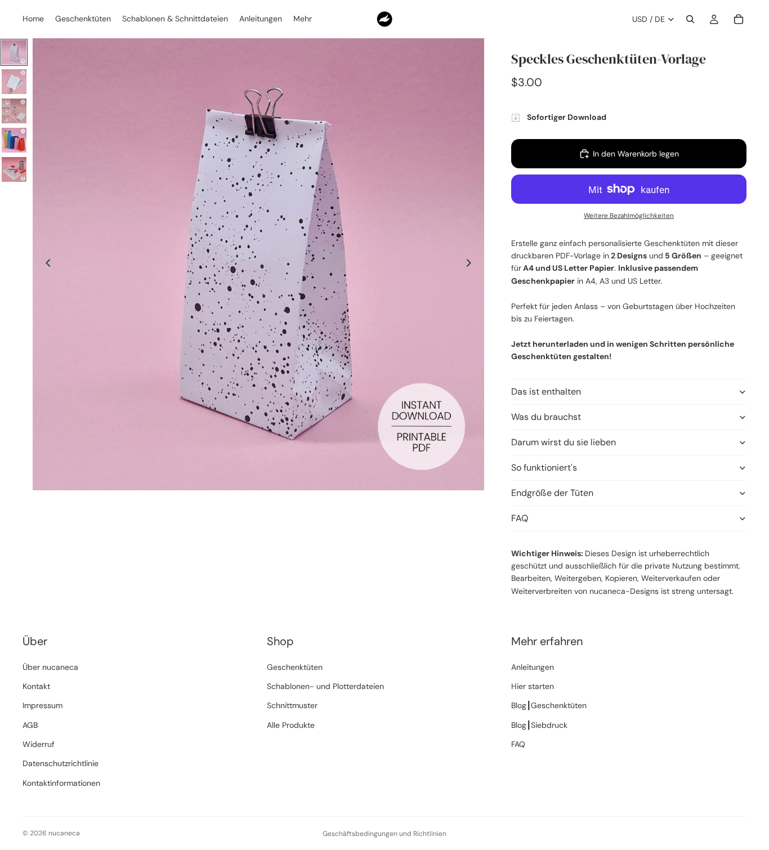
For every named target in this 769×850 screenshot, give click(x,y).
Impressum (42, 705)
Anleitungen (532, 667)
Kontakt (36, 686)
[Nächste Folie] (471, 264)
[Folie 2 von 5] (14, 81)
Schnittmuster (292, 705)
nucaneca (64, 833)
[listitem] (303, 19)
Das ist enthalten (546, 391)
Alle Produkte (291, 725)
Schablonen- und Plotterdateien (325, 686)
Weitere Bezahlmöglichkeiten (629, 215)
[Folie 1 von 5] (14, 52)
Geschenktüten (295, 667)
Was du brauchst (546, 417)
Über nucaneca (50, 667)
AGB (30, 725)
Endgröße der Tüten (552, 493)
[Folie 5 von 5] (14, 169)
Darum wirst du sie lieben (563, 442)
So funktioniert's (544, 467)
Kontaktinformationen (61, 783)
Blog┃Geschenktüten (549, 705)
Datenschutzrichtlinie (61, 763)
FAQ (519, 518)
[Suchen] (690, 19)
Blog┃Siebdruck (539, 725)
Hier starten (532, 686)
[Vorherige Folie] (45, 264)
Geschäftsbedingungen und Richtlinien (384, 833)
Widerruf (39, 744)
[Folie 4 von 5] (14, 140)
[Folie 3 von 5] (14, 111)
